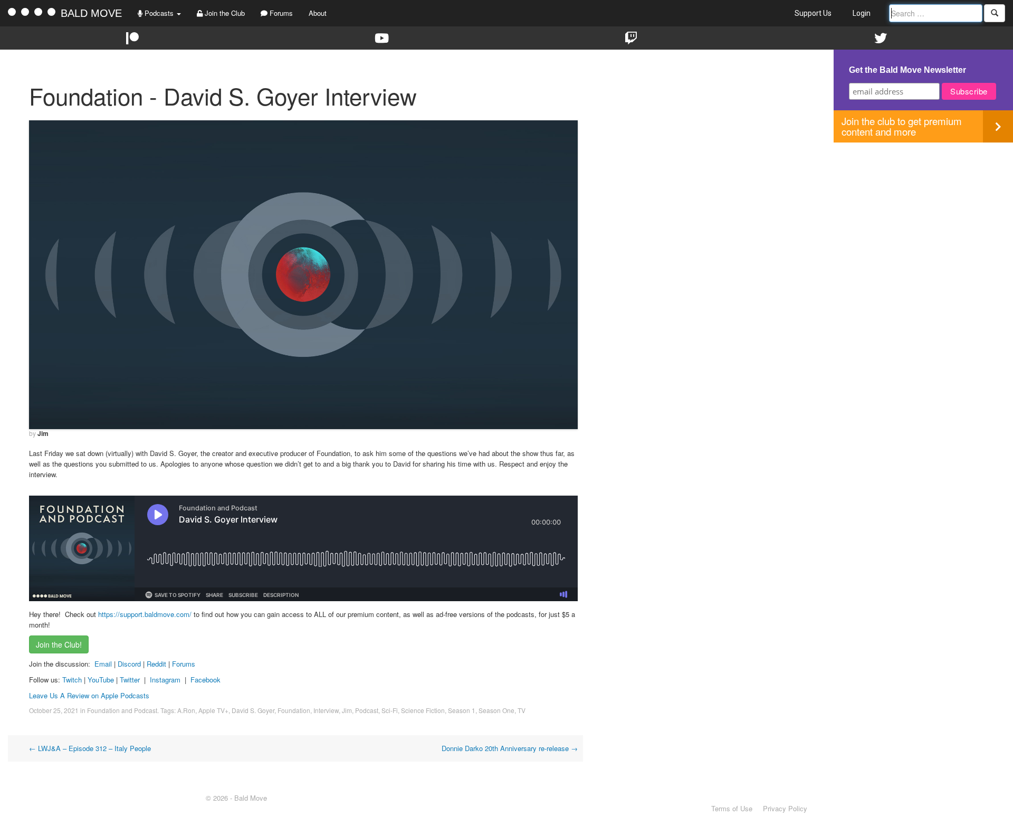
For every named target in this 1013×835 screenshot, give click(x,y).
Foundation (294, 710)
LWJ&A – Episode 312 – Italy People (90, 748)
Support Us (813, 13)
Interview (326, 710)
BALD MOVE (91, 13)
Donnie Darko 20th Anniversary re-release (510, 748)
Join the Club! (59, 644)
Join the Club (224, 13)
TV (521, 710)
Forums (280, 13)
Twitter (130, 680)
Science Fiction (423, 710)
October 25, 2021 (54, 710)
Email (103, 664)
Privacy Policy (785, 808)
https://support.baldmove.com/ (145, 614)
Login (862, 13)
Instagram (165, 680)
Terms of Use (731, 808)
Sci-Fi (389, 710)
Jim (43, 433)
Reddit (157, 664)
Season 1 (461, 710)
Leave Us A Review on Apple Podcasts (89, 695)
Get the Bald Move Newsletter (907, 69)
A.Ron (186, 710)
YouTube (101, 680)
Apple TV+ (213, 710)
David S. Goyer (253, 710)
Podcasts (159, 13)
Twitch (72, 680)
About (318, 13)
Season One (496, 710)
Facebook (205, 680)
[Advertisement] (923, 216)
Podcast (366, 710)
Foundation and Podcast (122, 710)
